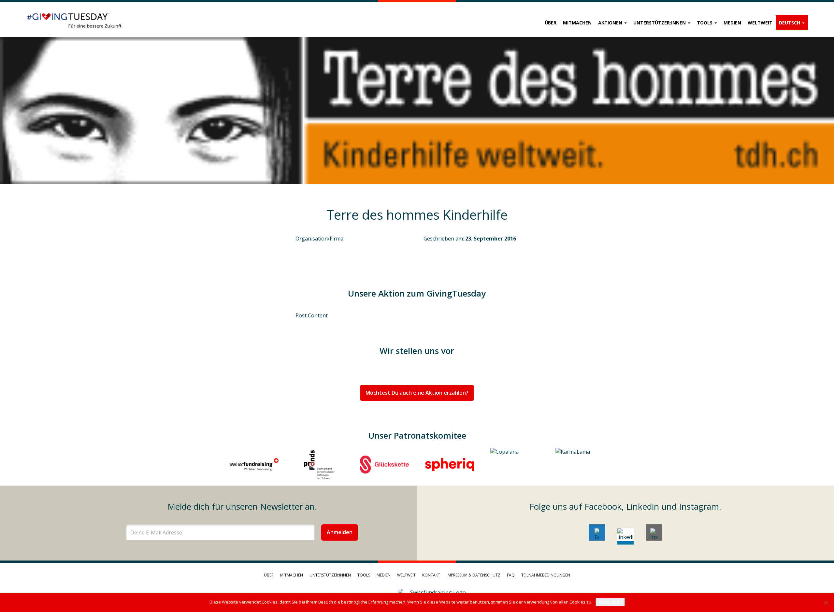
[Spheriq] (449, 464)
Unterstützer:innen (660, 23)
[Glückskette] (384, 464)
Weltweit (760, 23)
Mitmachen (577, 23)
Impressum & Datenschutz (473, 575)
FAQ (511, 575)
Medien (732, 23)
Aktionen (611, 23)
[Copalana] (514, 464)
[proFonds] (319, 464)
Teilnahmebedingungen (545, 575)
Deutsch (790, 23)
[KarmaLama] (580, 464)
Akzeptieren (610, 602)
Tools (705, 23)
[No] (826, 602)
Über (550, 23)
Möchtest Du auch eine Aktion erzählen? (417, 392)
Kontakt (431, 575)
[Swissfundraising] (254, 464)
